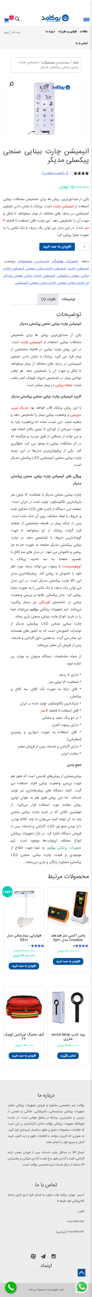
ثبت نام (16, 32)
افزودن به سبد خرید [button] (68, 961)
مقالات (84, 31)
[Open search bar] (17, 18)
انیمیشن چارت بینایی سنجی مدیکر (29, 276)
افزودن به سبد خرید (57, 247)
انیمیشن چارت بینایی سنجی (46, 269)
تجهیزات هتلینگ (65, 261)
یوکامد (34, 609)
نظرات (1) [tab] (48, 299)
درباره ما (50, 31)
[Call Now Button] (11, 1287)
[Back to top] (81, 1273)
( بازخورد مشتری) (55, 173)
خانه (75, 62)
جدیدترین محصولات (55, 62)
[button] (11, 84)
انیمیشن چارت (78, 269)
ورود (6, 32)
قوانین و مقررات (67, 31)
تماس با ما (82, 43)
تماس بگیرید (68, 1055)
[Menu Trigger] (86, 19)
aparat (33, 1256)
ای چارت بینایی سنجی (73, 283)
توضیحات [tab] (68, 299)
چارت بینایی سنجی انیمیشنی (35, 283)
